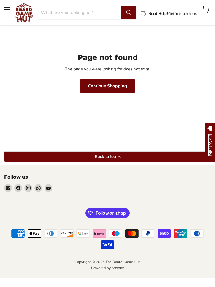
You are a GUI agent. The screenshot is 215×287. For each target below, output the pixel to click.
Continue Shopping (107, 86)
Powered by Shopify (107, 267)
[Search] (128, 12)
